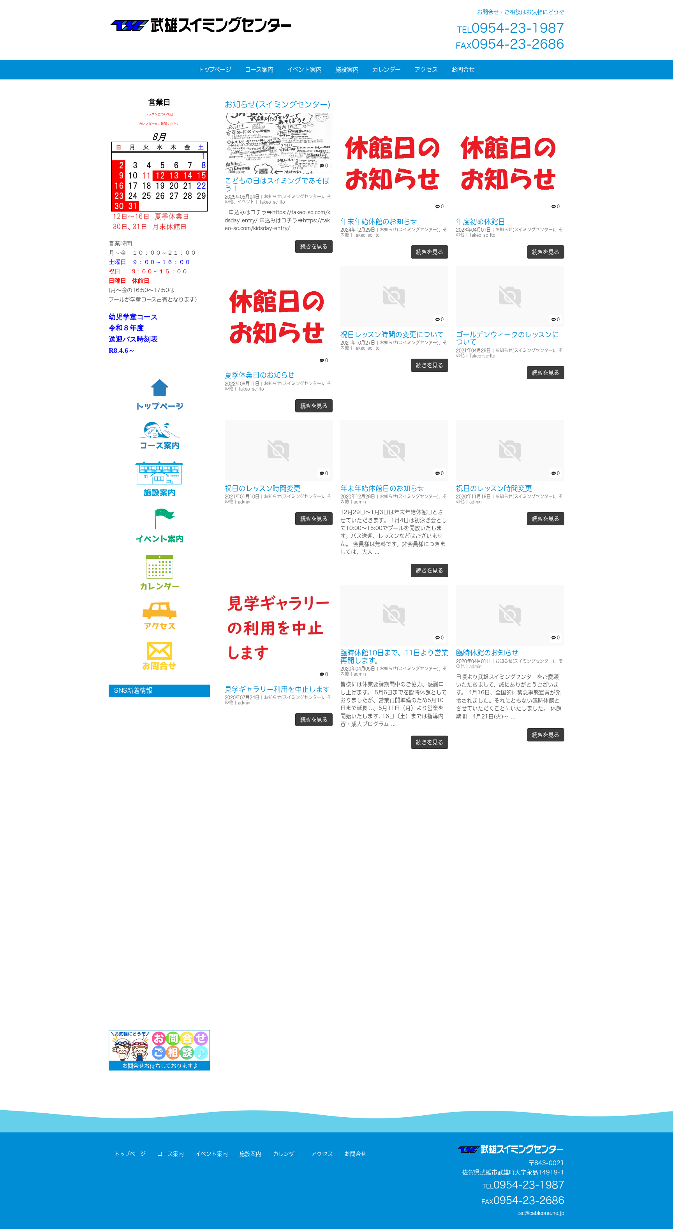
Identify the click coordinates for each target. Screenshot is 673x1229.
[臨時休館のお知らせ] (510, 643)
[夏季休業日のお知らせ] (279, 366)
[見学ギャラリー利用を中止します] (279, 679)
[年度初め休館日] (510, 212)
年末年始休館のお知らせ (378, 221)
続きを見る (314, 246)
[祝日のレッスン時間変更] (279, 478)
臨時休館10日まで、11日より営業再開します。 (394, 656)
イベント (246, 201)
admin (244, 501)
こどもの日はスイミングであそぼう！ (277, 184)
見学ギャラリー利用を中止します (277, 689)
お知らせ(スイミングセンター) (293, 196)
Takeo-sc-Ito (272, 201)
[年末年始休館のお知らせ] (394, 212)
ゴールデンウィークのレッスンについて (507, 338)
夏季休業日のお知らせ (259, 375)
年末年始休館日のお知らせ (382, 488)
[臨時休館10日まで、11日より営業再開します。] (394, 643)
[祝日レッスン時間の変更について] (394, 325)
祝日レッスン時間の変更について (392, 334)
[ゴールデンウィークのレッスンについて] (510, 325)
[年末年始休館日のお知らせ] (394, 478)
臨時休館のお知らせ (487, 652)
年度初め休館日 (480, 221)
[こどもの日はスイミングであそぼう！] (279, 171)
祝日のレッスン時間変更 (263, 488)
